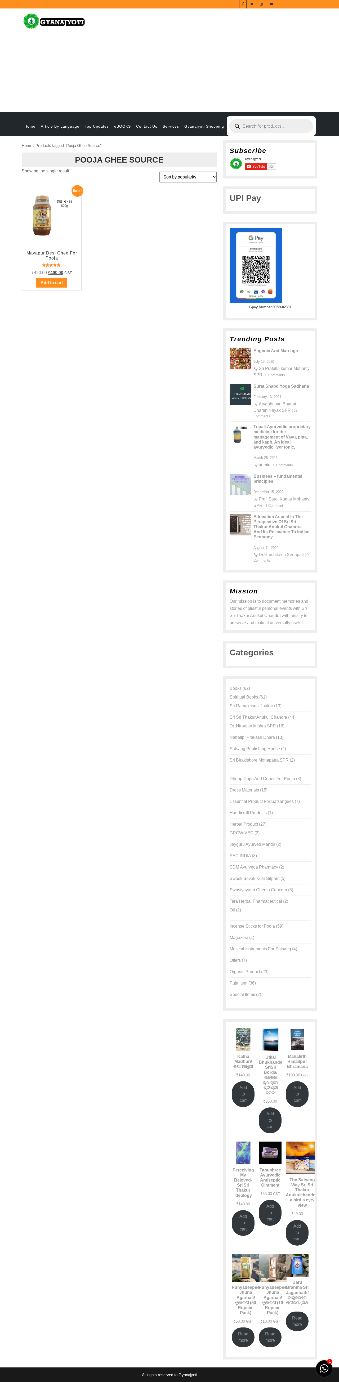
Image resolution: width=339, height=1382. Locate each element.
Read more (243, 1337)
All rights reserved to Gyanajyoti (169, 1374)
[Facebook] (243, 4)
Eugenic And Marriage (275, 350)
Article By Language (60, 126)
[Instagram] (261, 4)
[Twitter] (252, 4)
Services (171, 126)
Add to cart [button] (52, 282)
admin (264, 465)
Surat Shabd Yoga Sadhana (281, 386)
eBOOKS (122, 126)
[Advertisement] (169, 72)
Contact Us (146, 126)
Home (29, 126)
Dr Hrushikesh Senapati (281, 554)
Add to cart (243, 1094)
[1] (324, 1368)
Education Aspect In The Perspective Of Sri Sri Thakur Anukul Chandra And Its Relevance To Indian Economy (281, 527)
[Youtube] (271, 4)
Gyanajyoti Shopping (204, 126)
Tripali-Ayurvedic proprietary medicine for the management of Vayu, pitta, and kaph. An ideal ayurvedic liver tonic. (282, 436)
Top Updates (97, 126)
